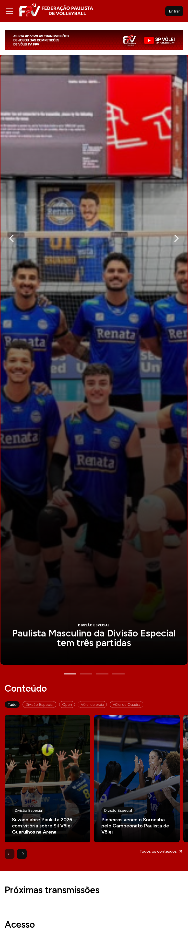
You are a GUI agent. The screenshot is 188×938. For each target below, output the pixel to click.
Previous (11, 238)
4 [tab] (118, 673)
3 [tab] (102, 673)
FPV (56, 9)
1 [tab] (70, 673)
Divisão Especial (39, 704)
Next (176, 238)
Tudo (12, 704)
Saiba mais (94, 360)
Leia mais (47, 778)
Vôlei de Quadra (126, 704)
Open (67, 704)
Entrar (174, 11)
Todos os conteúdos (158, 851)
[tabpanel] (94, 360)
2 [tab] (86, 673)
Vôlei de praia (92, 704)
